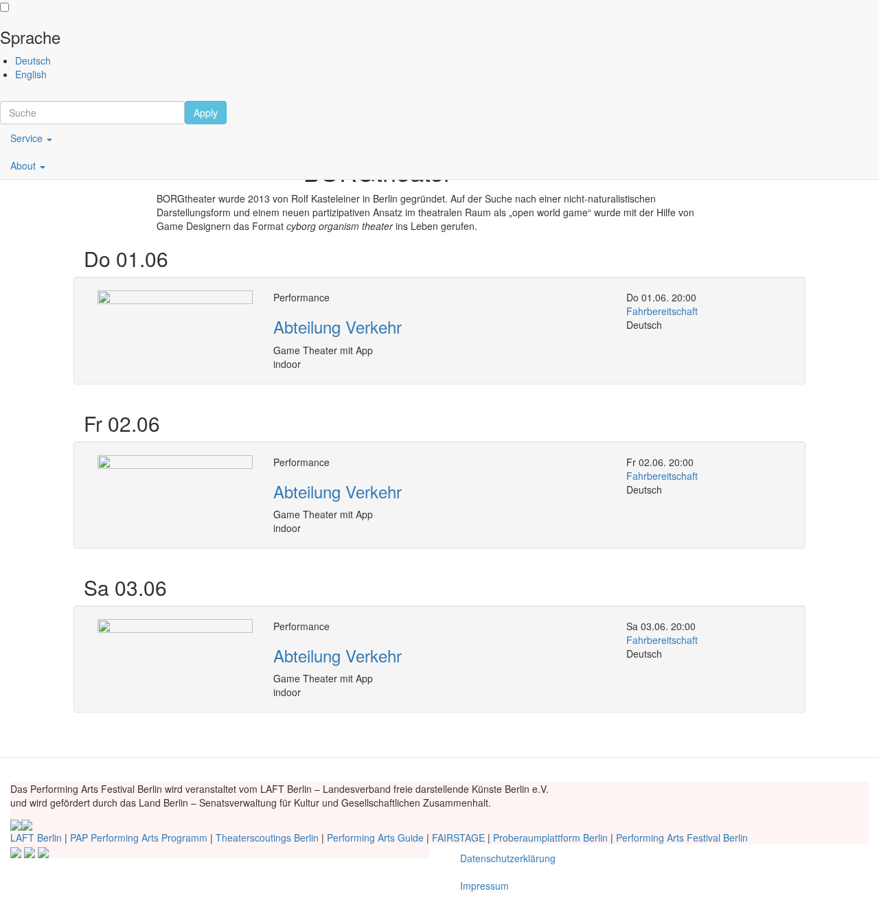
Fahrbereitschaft (662, 311)
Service (27, 138)
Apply (206, 112)
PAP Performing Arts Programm (138, 837)
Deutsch (33, 60)
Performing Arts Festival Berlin (682, 837)
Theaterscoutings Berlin (267, 837)
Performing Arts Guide (375, 837)
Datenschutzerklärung (508, 858)
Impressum (484, 885)
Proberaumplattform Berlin (550, 837)
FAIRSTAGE (458, 837)
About (24, 165)
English (31, 74)
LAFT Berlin (36, 837)
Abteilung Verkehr (337, 326)
